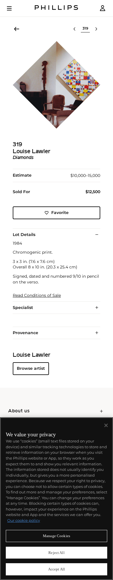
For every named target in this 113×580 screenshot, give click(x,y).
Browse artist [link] (31, 368)
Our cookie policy (23, 520)
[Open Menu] (13, 8)
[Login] (102, 8)
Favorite (60, 212)
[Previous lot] (74, 29)
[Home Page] (56, 8)
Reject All (56, 552)
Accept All (56, 569)
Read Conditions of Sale (37, 295)
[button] (56, 85)
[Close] (106, 425)
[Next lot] (96, 29)
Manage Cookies (56, 536)
